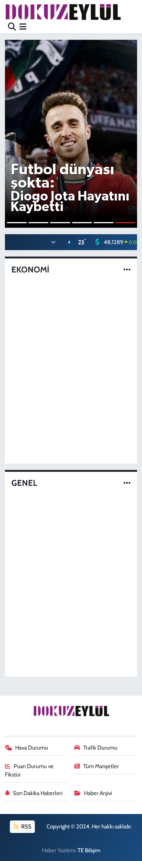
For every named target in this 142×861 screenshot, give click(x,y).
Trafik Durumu (100, 747)
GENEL (24, 483)
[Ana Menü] (23, 26)
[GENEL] (127, 483)
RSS (25, 826)
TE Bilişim (89, 850)
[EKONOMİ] (127, 270)
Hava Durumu (31, 747)
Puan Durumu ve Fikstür (29, 770)
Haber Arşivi (98, 793)
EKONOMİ (30, 270)
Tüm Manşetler (101, 766)
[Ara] (12, 26)
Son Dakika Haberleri (37, 793)
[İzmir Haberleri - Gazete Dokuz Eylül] (63, 12)
